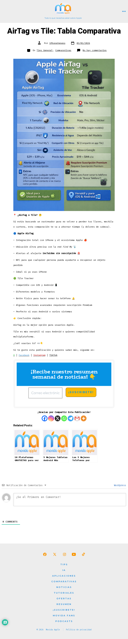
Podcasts (64, 621)
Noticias (64, 587)
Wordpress (119, 485)
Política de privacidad (79, 629)
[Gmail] (77, 418)
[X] (57, 418)
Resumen (64, 604)
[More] (83, 418)
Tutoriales (64, 593)
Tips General (45, 50)
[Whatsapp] (64, 418)
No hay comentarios (95, 50)
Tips (64, 564)
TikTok (53, 355)
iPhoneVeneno (57, 43)
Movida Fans (64, 615)
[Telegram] (71, 418)
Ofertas (64, 598)
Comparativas (63, 50)
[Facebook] (45, 418)
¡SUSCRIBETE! (64, 610)
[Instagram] (51, 418)
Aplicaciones (64, 576)
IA (64, 570)
